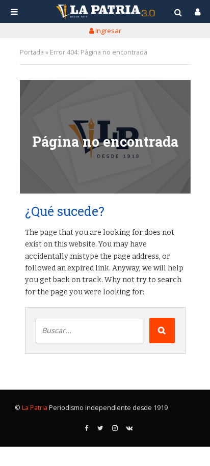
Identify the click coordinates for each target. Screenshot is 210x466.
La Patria (34, 407)
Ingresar (107, 30)
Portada (32, 52)
